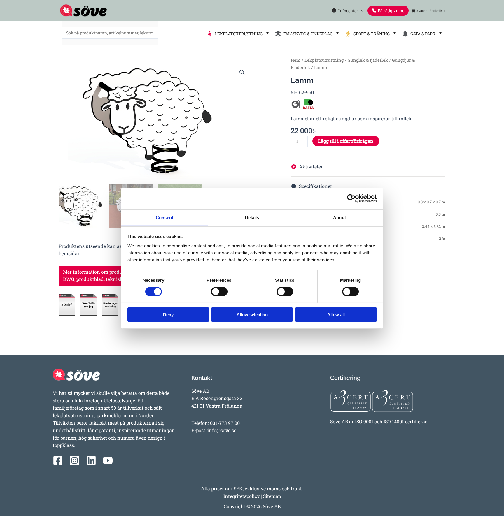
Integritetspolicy (241, 496)
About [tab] (339, 217)
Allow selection (252, 314)
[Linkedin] (91, 460)
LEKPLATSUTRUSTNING (237, 33)
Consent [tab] (164, 217)
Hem (295, 60)
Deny (168, 314)
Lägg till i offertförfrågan (345, 141)
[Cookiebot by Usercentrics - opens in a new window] (351, 198)
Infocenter (347, 10)
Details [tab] (252, 217)
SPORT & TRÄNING (371, 33)
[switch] (219, 291)
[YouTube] (108, 460)
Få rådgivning (391, 10)
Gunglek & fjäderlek (368, 60)
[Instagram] (74, 460)
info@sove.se (221, 430)
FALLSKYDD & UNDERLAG (306, 33)
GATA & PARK (422, 33)
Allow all (336, 314)
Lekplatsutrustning (324, 60)
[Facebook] (58, 460)
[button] (360, 11)
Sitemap (272, 496)
